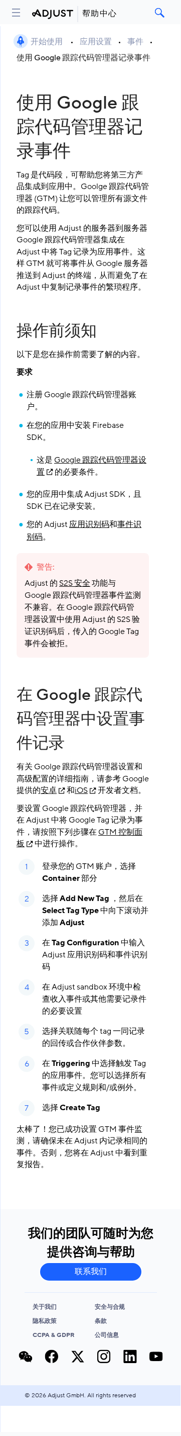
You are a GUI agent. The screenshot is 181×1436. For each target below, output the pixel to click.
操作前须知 (57, 330)
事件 (135, 41)
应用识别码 (89, 524)
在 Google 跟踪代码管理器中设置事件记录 (81, 719)
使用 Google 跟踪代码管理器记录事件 (83, 57)
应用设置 (96, 41)
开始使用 (47, 41)
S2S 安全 (74, 583)
